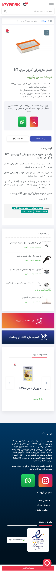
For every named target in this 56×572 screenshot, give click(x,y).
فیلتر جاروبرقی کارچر (21, 208)
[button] (46, 383)
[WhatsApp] (22, 122)
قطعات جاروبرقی (41, 211)
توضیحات (40, 139)
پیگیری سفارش (42, 510)
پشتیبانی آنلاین (28, 568)
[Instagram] (34, 122)
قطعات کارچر (27, 211)
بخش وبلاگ (42, 505)
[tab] (40, 139)
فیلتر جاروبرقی (37, 208)
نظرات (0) (18, 139)
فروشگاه (43, 21)
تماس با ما (43, 500)
